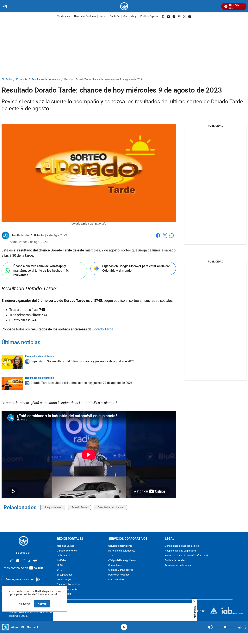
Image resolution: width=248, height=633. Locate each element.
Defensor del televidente (121, 551)
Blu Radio (7, 79)
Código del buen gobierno (122, 560)
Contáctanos (115, 565)
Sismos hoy (129, 16)
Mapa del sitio (116, 579)
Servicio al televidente (120, 546)
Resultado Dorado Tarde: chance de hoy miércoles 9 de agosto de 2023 (103, 79)
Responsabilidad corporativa (180, 551)
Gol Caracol (63, 555)
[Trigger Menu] (5, 6)
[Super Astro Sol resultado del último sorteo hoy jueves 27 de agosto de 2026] (12, 362)
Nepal (103, 16)
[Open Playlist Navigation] (245, 627)
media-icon (124, 627)
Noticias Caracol (66, 546)
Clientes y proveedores (120, 570)
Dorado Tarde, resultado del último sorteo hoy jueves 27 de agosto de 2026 (81, 383)
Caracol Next (64, 594)
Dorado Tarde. (103, 329)
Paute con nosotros (119, 575)
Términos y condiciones (178, 565)
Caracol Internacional (68, 584)
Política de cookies (175, 560)
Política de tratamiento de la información (187, 555)
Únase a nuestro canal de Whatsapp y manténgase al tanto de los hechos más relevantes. (41, 270)
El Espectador (64, 575)
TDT (110, 555)
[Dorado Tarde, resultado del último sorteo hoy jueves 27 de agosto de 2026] (12, 383)
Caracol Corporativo (67, 589)
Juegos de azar (52, 507)
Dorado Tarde (79, 507)
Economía (21, 79)
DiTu (59, 570)
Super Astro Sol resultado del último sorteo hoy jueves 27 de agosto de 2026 (82, 361)
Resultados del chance (110, 507)
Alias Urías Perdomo (85, 16)
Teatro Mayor (64, 579)
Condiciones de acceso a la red (182, 546)
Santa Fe (115, 16)
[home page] (124, 6)
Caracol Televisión (67, 551)
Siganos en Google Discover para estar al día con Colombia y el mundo (136, 268)
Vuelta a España (149, 16)
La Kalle (61, 560)
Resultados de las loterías (46, 79)
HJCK (60, 565)
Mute (210, 627)
